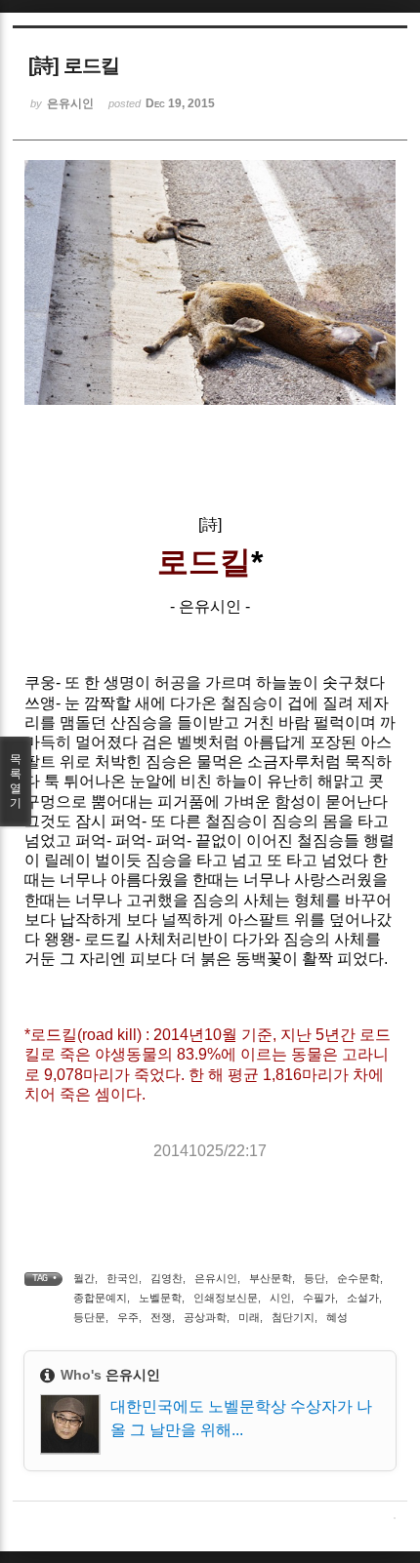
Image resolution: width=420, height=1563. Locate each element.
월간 (84, 1278)
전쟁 (161, 1317)
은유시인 (215, 1278)
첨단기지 (293, 1317)
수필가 (319, 1297)
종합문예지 (100, 1297)
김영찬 (166, 1278)
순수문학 (358, 1278)
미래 (249, 1317)
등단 (314, 1278)
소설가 (363, 1297)
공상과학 (205, 1317)
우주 (128, 1317)
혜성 (337, 1317)
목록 (15, 781)
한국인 (122, 1278)
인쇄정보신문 (225, 1297)
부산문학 (270, 1278)
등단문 (89, 1317)
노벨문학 (160, 1297)
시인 (280, 1297)
